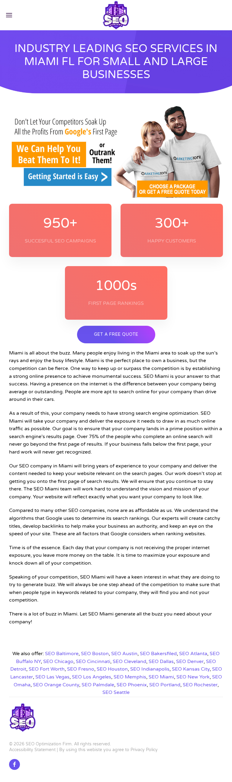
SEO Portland (164, 685)
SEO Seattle (116, 692)
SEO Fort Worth (47, 669)
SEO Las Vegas (52, 677)
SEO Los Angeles (91, 677)
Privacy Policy (144, 749)
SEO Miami (161, 677)
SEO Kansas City (191, 669)
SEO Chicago (58, 661)
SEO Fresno (80, 669)
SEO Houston (112, 669)
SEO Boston (95, 654)
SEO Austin (124, 654)
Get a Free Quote (116, 334)
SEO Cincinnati (93, 661)
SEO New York (193, 677)
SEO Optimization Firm (49, 744)
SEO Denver (190, 661)
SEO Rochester (200, 685)
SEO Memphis (130, 677)
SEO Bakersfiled (158, 654)
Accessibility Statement (32, 749)
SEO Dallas (161, 661)
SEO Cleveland (129, 661)
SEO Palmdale (98, 685)
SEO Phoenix (132, 685)
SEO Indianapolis (149, 669)
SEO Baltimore (62, 654)
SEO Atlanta (193, 654)
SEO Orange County (56, 685)
